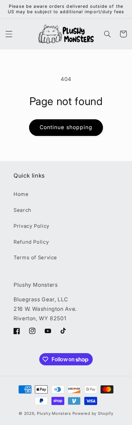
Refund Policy (31, 242)
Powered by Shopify (92, 413)
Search (22, 210)
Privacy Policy (31, 226)
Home (21, 194)
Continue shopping (66, 127)
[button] (9, 34)
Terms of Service (35, 258)
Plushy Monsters (54, 413)
